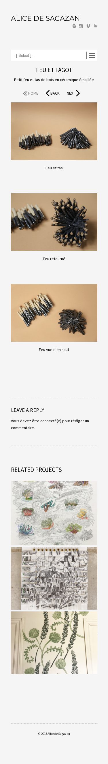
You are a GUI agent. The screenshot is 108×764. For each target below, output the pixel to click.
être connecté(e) (46, 420)
